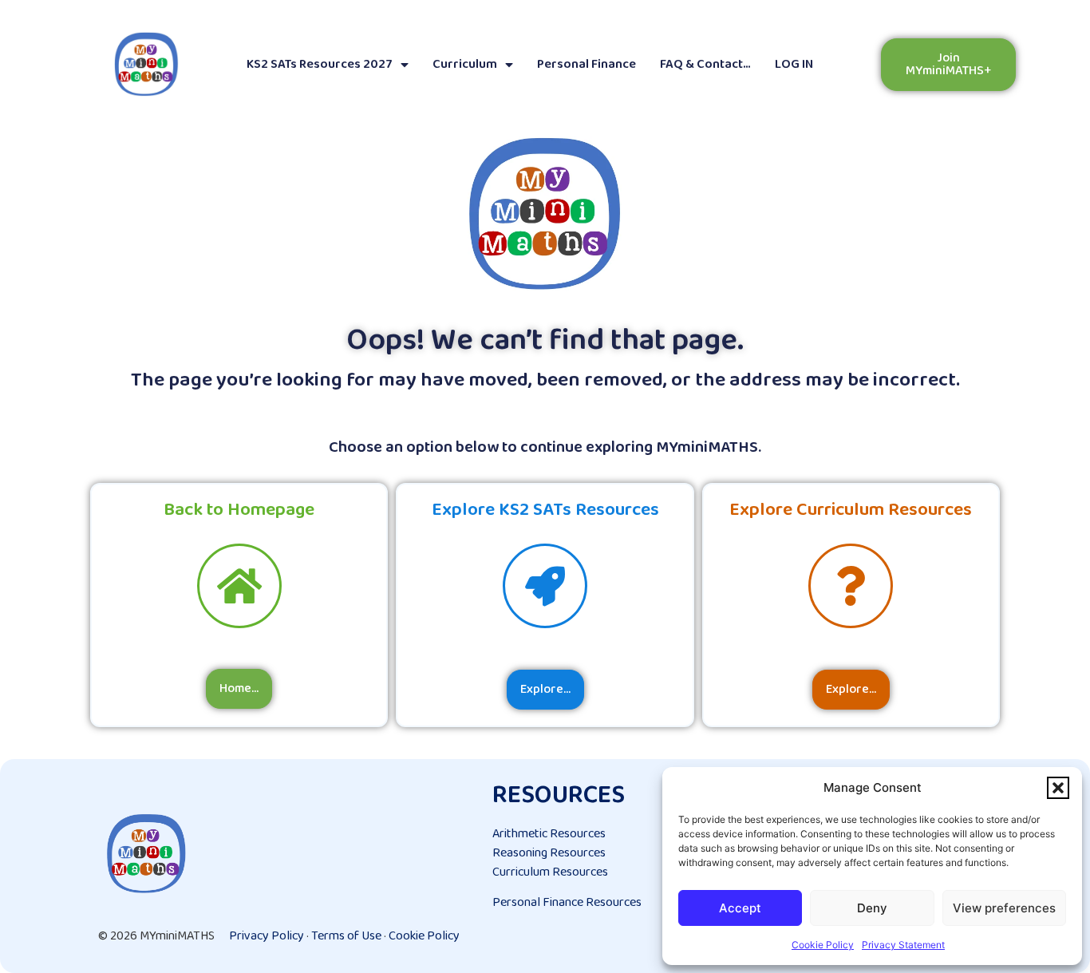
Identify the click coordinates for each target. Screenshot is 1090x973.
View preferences (1004, 908)
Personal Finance (586, 64)
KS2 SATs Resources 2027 (320, 64)
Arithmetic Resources (549, 834)
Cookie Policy (823, 945)
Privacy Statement (903, 945)
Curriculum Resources (550, 872)
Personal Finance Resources (567, 902)
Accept (740, 908)
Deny (872, 908)
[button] (1058, 788)
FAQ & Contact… (705, 64)
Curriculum (464, 64)
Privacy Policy (266, 936)
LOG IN (794, 64)
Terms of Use (346, 936)
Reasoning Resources (549, 853)
